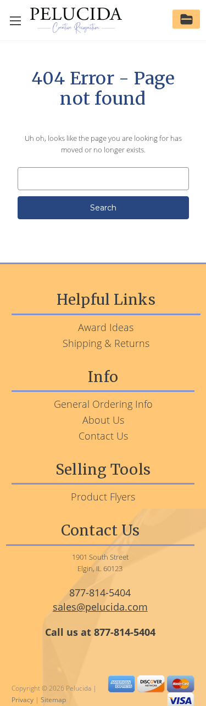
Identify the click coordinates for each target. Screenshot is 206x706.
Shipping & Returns (106, 343)
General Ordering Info (103, 404)
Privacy (23, 699)
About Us (103, 419)
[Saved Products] (186, 20)
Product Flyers (103, 496)
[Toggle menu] (15, 20)
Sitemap (53, 699)
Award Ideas (105, 327)
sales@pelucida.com (100, 606)
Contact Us (103, 435)
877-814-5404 (100, 592)
